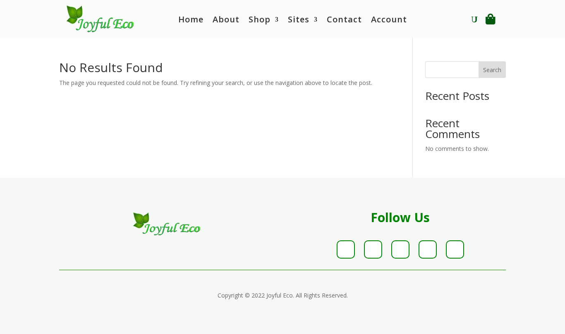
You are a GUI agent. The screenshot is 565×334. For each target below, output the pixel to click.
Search (492, 70)
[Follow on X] (373, 249)
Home (190, 21)
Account (389, 21)
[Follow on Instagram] (400, 249)
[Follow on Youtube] (455, 249)
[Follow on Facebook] (346, 249)
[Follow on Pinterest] (428, 249)
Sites (298, 21)
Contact (344, 21)
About (226, 21)
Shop (260, 21)
